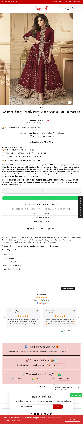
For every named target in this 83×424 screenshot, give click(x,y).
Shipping (38, 123)
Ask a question (41, 222)
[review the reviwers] (42, 311)
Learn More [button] (15, 421)
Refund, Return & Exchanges (41, 218)
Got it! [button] (72, 419)
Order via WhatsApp (41, 198)
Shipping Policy (41, 213)
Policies (41, 386)
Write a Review (68, 288)
